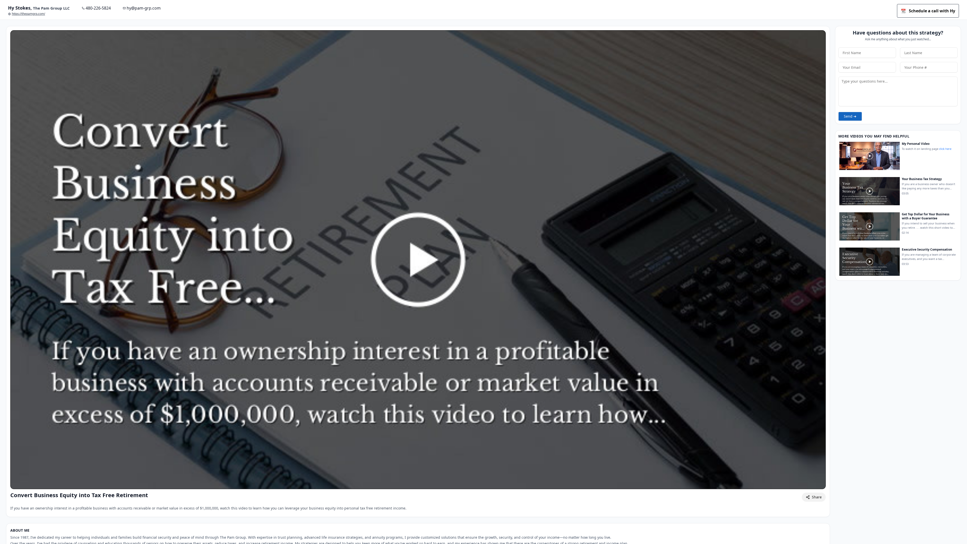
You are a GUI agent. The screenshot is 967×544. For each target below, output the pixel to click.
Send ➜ (850, 116)
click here (945, 149)
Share (817, 497)
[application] (418, 259)
